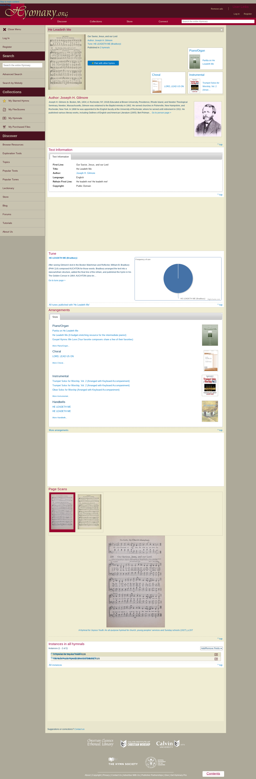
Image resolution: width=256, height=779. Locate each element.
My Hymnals (15, 118)
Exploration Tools (12, 153)
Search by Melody (12, 83)
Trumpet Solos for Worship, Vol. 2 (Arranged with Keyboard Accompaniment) (91, 381)
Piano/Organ (197, 50)
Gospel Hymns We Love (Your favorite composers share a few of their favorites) (92, 339)
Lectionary (8, 188)
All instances (55, 665)
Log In (6, 38)
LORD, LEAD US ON (174, 86)
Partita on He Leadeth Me (65, 330)
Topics (6, 162)
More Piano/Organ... (60, 346)
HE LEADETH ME (61, 407)
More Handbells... (59, 418)
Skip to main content (9, 2)
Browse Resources (13, 144)
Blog (5, 205)
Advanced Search (12, 74)
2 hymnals (105, 47)
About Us (8, 231)
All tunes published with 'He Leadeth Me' (69, 304)
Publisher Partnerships (152, 775)
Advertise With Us (131, 775)
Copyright (96, 775)
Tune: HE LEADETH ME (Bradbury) (104, 44)
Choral (156, 74)
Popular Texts (10, 170)
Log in (237, 14)
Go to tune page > (57, 280)
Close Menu (14, 29)
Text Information (60, 156)
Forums (7, 214)
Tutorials (7, 223)
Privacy (106, 775)
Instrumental (196, 74)
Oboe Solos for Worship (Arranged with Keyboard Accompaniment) (85, 389)
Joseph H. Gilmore (85, 173)
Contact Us (116, 775)
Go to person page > (161, 112)
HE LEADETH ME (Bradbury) (63, 258)
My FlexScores (17, 109)
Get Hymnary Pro (178, 775)
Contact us (79, 729)
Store (130, 21)
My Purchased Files (19, 127)
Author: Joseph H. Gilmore (100, 40)
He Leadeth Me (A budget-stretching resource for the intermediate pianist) (89, 335)
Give (167, 775)
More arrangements (58, 430)
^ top (220, 144)
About (87, 775)
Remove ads (217, 9)
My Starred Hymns (19, 100)
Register (248, 14)
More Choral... (58, 363)
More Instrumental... (60, 396)
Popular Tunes (11, 179)
